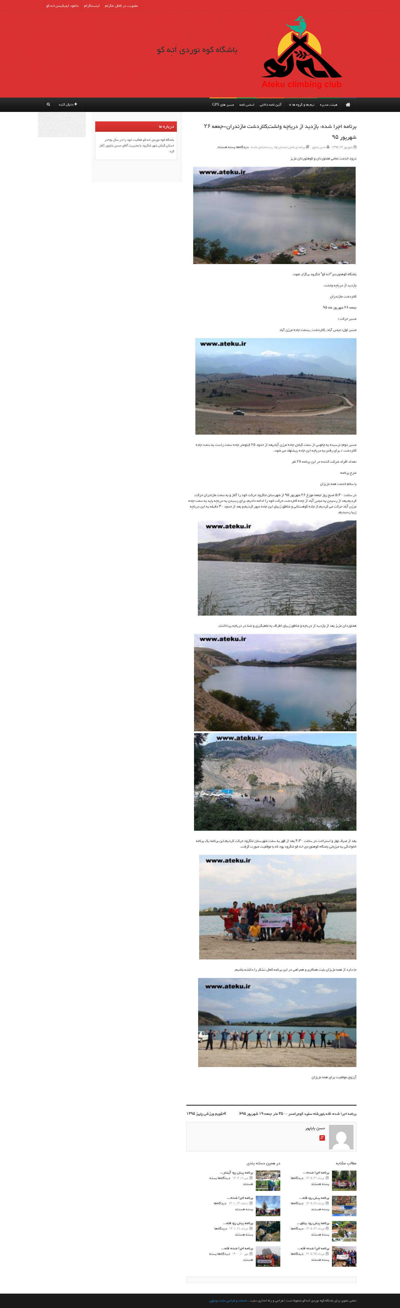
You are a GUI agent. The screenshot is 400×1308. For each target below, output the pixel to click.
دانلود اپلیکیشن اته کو (62, 6)
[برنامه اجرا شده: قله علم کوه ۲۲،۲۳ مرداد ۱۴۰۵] (344, 1256)
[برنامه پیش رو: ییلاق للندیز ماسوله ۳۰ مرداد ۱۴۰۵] (344, 1231)
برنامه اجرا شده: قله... (313, 1248)
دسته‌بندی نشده (261, 147)
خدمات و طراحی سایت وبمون (228, 1300)
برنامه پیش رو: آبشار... (236, 1172)
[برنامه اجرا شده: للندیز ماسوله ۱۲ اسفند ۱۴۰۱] (268, 1206)
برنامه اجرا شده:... (316, 1172)
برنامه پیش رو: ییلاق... (313, 1223)
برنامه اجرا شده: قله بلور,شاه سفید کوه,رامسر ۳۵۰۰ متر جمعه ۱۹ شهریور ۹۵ (299, 1114)
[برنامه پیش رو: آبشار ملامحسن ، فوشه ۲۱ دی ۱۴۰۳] (268, 1181)
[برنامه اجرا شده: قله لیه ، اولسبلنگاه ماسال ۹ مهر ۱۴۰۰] (268, 1256)
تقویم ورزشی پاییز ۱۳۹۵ (205, 1114)
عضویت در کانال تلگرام (121, 6)
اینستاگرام (92, 6)
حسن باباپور (319, 147)
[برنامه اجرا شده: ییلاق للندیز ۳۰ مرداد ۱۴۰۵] (344, 1181)
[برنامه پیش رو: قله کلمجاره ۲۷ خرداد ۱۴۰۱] (268, 1231)
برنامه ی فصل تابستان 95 (289, 147)
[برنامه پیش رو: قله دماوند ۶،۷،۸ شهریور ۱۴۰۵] (344, 1206)
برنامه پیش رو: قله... (314, 1198)
